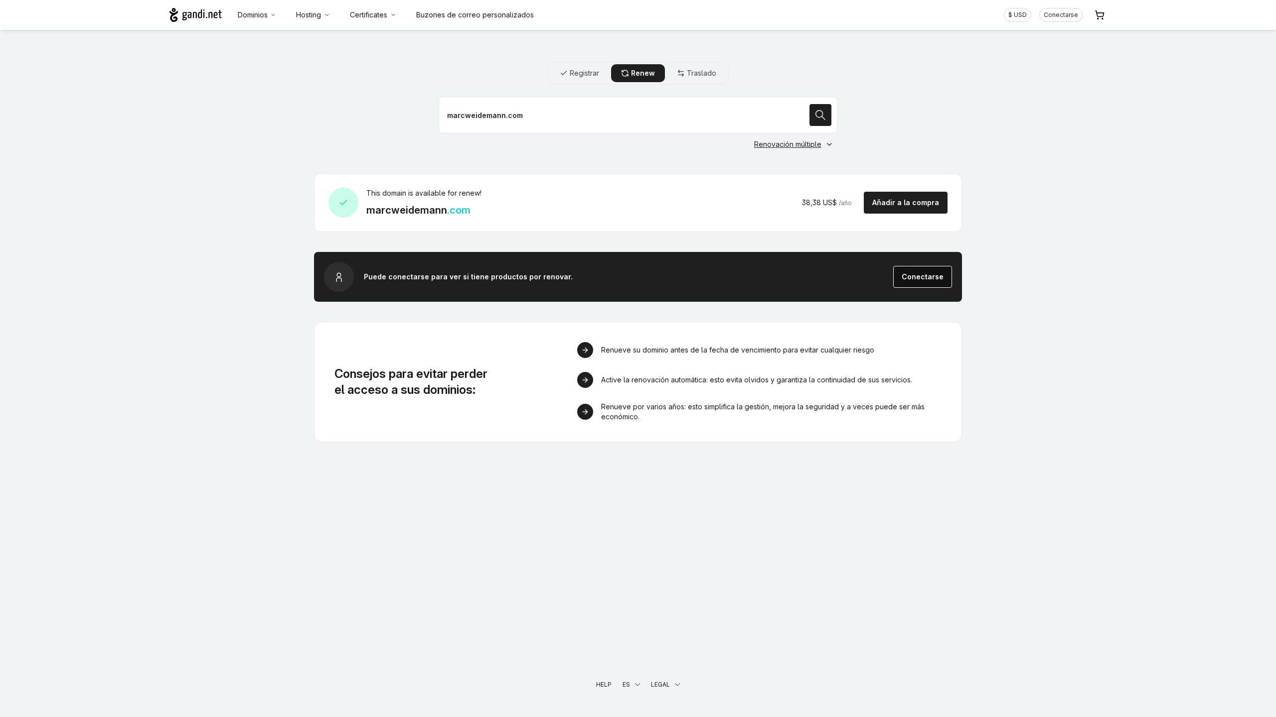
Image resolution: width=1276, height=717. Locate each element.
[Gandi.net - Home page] (195, 15)
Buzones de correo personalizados (475, 14)
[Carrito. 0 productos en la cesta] (1100, 15)
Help (604, 684)
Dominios (253, 14)
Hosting (308, 14)
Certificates (368, 14)
